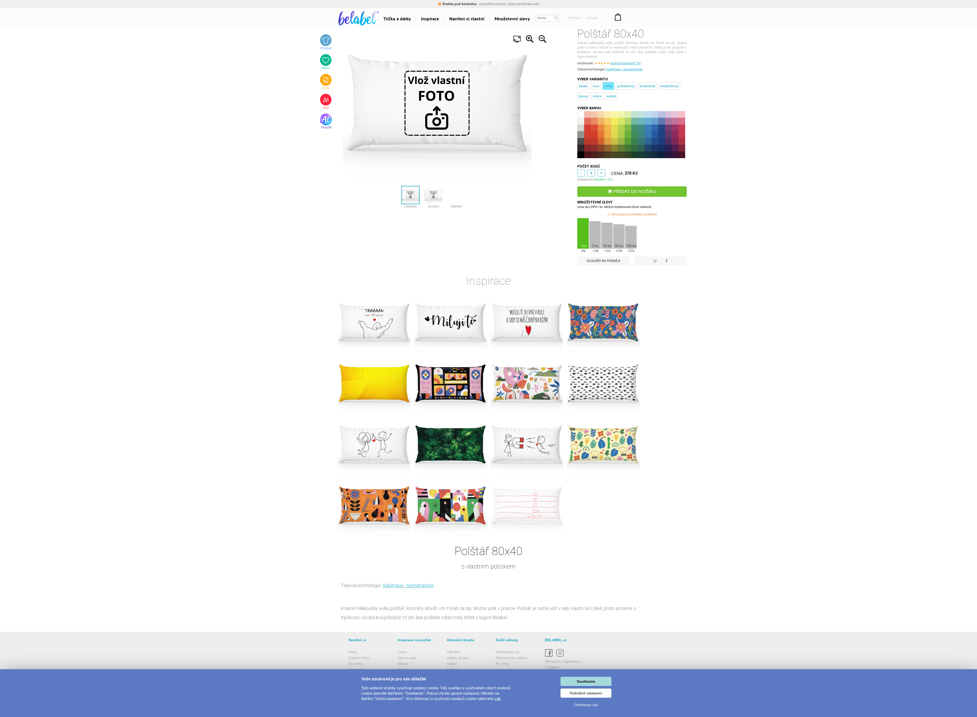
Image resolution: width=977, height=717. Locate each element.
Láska (402, 652)
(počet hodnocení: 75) (625, 63)
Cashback (552, 667)
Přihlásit (575, 18)
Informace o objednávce (562, 661)
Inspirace (430, 19)
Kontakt (592, 18)
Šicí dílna (356, 664)
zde (498, 698)
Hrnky (353, 652)
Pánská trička (359, 658)
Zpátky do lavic (458, 658)
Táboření (453, 652)
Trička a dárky (397, 19)
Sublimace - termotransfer (624, 69)
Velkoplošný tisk (508, 652)
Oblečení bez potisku (511, 658)
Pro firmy (502, 664)
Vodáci (452, 664)
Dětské (403, 664)
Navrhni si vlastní (466, 19)
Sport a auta (407, 658)
